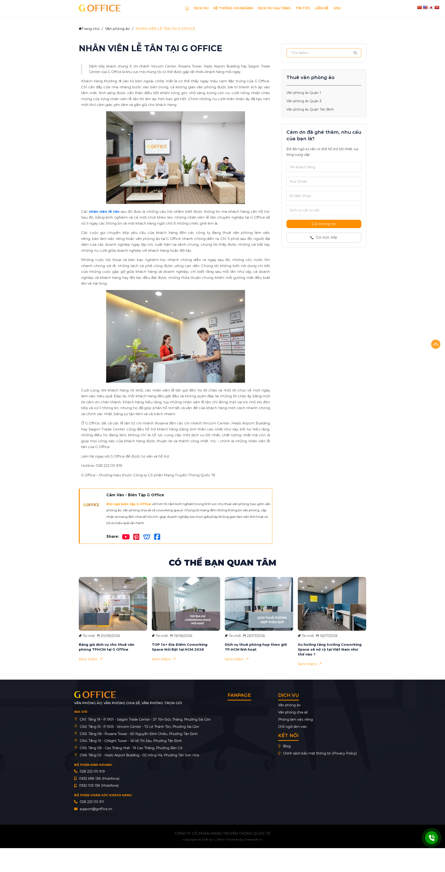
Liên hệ (322, 8)
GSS (337, 8)
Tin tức (303, 8)
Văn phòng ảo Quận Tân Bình (310, 109)
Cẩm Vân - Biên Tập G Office (135, 495)
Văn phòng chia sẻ (293, 712)
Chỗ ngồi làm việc (292, 727)
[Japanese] (431, 7)
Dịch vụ (201, 8)
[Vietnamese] (437, 7)
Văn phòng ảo (117, 28)
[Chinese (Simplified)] (419, 7)
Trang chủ (90, 28)
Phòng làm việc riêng (295, 719)
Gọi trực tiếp (326, 237)
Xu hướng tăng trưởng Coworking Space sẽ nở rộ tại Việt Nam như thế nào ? (330, 649)
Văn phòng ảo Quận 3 (303, 101)
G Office (219, 839)
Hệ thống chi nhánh (233, 8)
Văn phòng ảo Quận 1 (303, 93)
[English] (425, 7)
